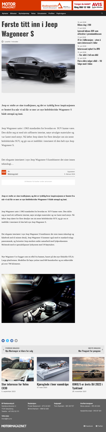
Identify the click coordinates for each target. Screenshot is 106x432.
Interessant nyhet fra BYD (89, 48)
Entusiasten (42, 13)
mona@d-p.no (7, 419)
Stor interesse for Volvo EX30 (15, 386)
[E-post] (16, 340)
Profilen (51, 13)
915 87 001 (97, 411)
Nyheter (5, 13)
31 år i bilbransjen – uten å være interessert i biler (89, 41)
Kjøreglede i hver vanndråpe (53, 384)
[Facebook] (3, 340)
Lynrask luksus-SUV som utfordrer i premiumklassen (89, 32)
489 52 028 (44, 409)
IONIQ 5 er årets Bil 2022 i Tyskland (87, 386)
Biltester (13, 13)
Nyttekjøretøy (24, 13)
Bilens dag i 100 (84, 24)
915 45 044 (96, 406)
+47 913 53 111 (13, 411)
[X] (7, 340)
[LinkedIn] (11, 340)
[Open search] (102, 13)
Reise (33, 13)
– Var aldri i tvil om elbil (88, 54)
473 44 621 (46, 406)
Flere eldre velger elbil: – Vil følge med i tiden (90, 62)
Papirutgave (61, 13)
